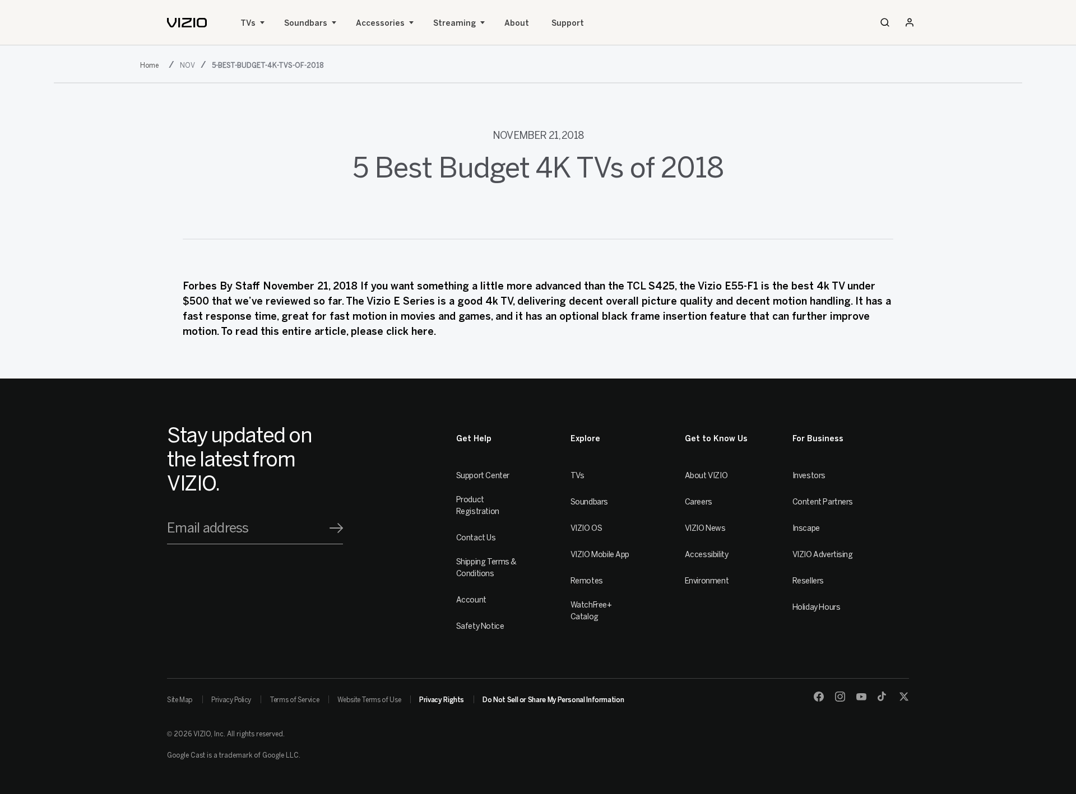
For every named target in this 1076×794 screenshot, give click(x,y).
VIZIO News (705, 528)
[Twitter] (904, 697)
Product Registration (477, 505)
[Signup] (336, 528)
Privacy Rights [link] (441, 700)
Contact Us (476, 538)
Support (567, 23)
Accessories (380, 23)
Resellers (808, 581)
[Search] (885, 22)
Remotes (587, 581)
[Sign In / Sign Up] (910, 22)
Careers (698, 502)
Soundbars (305, 23)
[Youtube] (861, 697)
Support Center (482, 475)
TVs (248, 23)
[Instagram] (840, 697)
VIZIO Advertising (822, 554)
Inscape (806, 528)
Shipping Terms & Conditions (486, 567)
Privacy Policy (231, 700)
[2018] (151, 64)
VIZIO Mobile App (600, 554)
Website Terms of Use (369, 700)
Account (471, 600)
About (516, 23)
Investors (808, 475)
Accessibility (707, 554)
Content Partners (822, 502)
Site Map (180, 700)
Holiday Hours (816, 607)
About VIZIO (706, 475)
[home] (186, 22)
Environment (707, 581)
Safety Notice (480, 626)
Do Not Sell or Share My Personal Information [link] (553, 700)
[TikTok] (883, 697)
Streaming (454, 23)
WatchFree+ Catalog (591, 611)
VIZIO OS (586, 528)
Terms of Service (294, 700)
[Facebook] (819, 697)
